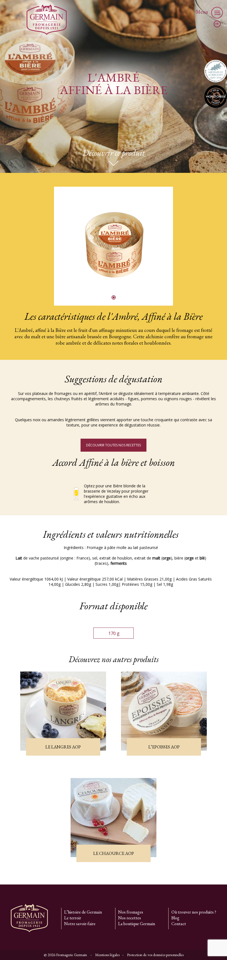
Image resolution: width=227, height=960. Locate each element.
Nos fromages (130, 912)
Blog (175, 918)
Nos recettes (129, 918)
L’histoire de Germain (83, 912)
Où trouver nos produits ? (193, 912)
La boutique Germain (136, 924)
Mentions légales (107, 954)
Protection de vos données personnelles (155, 954)
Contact (178, 924)
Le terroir (72, 918)
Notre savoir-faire (80, 924)
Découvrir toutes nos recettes (113, 445)
